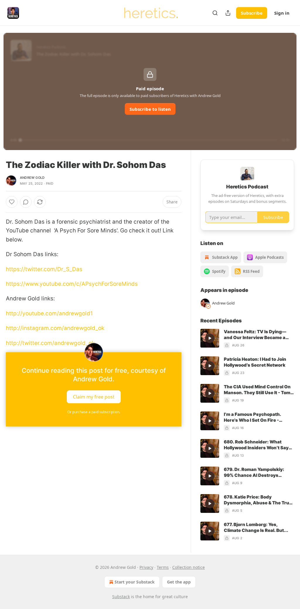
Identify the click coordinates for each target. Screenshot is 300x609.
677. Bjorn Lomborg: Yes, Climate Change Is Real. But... (256, 527)
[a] (209, 338)
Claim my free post (94, 397)
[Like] (12, 202)
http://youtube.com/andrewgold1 (49, 313)
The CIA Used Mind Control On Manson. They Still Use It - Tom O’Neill (257, 390)
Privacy (146, 567)
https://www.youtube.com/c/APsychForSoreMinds (72, 283)
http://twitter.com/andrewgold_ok (50, 343)
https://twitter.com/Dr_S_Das (44, 269)
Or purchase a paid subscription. (93, 411)
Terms (163, 567)
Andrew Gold (32, 178)
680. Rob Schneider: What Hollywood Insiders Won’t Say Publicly (256, 445)
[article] (247, 338)
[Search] (215, 13)
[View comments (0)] (26, 202)
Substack (121, 596)
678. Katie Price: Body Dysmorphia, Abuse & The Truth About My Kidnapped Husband (259, 500)
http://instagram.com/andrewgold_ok (55, 328)
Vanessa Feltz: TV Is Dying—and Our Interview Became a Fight (255, 335)
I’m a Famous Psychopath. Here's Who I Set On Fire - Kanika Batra (252, 417)
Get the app (179, 582)
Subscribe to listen (150, 109)
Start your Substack (135, 582)
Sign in (281, 13)
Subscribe (251, 13)
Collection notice (188, 567)
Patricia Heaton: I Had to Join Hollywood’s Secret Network (255, 362)
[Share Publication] (228, 13)
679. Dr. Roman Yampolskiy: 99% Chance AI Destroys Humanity (254, 472)
